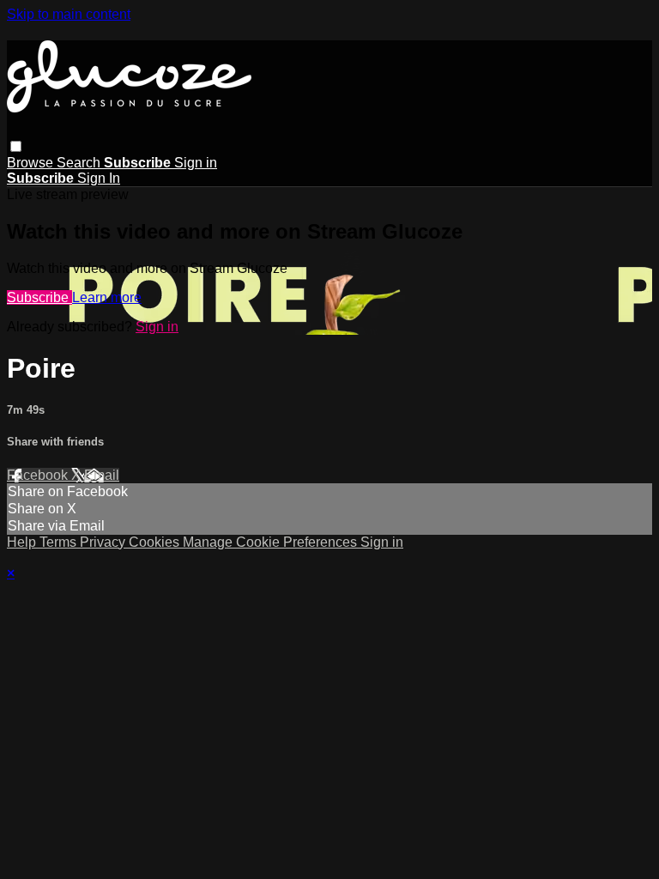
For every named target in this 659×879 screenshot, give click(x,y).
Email (101, 475)
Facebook (39, 475)
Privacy (104, 542)
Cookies (156, 542)
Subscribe (39, 297)
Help (23, 542)
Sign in (195, 162)
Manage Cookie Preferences (271, 542)
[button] (15, 146)
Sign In (98, 178)
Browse (32, 162)
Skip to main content (68, 14)
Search (80, 162)
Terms (59, 542)
